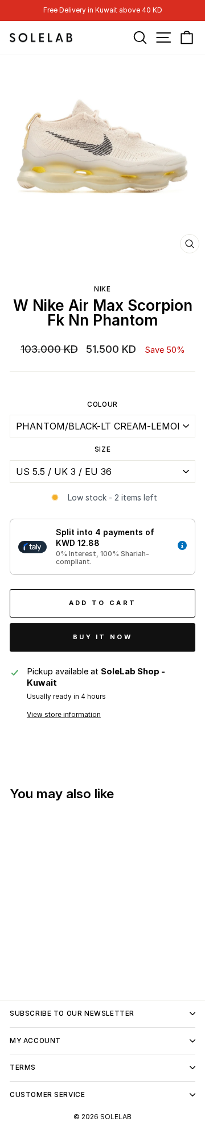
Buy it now (102, 637)
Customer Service (47, 1095)
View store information (64, 715)
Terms (23, 1067)
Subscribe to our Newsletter (72, 1013)
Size (102, 449)
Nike (102, 289)
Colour (102, 404)
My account (35, 1041)
